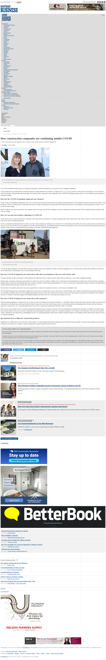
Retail (5, 80)
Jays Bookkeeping (28, 429)
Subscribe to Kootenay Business (11, 103)
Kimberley (6, 43)
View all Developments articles (9, 438)
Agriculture (6, 61)
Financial (6, 72)
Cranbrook (6, 30)
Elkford (5, 34)
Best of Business (8, 89)
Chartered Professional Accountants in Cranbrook (14, 531)
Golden (5, 38)
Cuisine (5, 64)
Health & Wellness (8, 76)
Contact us (6, 106)
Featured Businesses (59, 404)
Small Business (7, 81)
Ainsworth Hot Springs (9, 25)
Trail (5, 57)
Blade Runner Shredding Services (16, 537)
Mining (5, 77)
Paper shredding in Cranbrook (9, 535)
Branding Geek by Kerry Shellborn (12, 96)
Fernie (5, 36)
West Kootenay (7, 59)
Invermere (6, 40)
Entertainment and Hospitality (11, 69)
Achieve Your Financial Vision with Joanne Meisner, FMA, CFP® (18, 581)
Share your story (22, 651)
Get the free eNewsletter (11, 651)
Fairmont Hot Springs (9, 35)
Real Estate (6, 78)
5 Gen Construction (67, 191)
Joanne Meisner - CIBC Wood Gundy (16, 583)
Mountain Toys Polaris (13, 546)
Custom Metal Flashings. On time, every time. (13, 567)
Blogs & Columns (6, 92)
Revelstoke (6, 50)
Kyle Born (4, 145)
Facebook (7, 349)
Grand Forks (7, 39)
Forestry (6, 74)
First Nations (7, 73)
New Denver (7, 47)
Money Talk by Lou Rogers (10, 93)
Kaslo (5, 42)
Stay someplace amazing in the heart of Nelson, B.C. (14, 563)
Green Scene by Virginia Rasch (11, 94)
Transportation (7, 85)
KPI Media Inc (26, 647)
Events (37, 653)
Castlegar (6, 27)
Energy (5, 68)
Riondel (6, 51)
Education (6, 67)
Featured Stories (70, 404)
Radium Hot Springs (9, 48)
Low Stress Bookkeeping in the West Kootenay (35, 423)
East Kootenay (7, 32)
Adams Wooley (11, 533)
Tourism (6, 84)
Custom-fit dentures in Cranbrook (10, 572)
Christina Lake (7, 29)
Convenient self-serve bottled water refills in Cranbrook (15, 540)
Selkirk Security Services (13, 578)
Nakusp (5, 44)
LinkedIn (31, 349)
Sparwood (6, 56)
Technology (6, 82)
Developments (7, 65)
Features (4, 60)
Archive (3, 101)
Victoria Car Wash (12, 542)
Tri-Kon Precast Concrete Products (10, 549)
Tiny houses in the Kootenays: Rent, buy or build (36, 368)
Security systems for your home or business (12, 576)
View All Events (5, 591)
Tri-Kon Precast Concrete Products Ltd (17, 551)
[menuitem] (54, 25)
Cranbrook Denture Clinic (13, 574)
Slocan (5, 55)
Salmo (5, 53)
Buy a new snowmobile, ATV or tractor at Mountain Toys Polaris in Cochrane (21, 544)
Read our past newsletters (57, 653)
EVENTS (3, 588)
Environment (7, 71)
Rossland (6, 52)
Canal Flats (6, 26)
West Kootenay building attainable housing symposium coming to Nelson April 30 (49, 386)
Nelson (5, 46)
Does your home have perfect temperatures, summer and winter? (43, 406)
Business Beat (7, 98)
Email (44, 349)
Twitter (19, 349)
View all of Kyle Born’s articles (16, 357)
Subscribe (6, 109)
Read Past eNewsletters (9, 102)
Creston (5, 31)
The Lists (4, 88)
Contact (3, 105)
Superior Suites (11, 565)
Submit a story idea (8, 107)
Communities (5, 23)
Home (5, 128)
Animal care (7, 63)
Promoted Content (8, 86)
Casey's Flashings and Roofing (14, 569)
